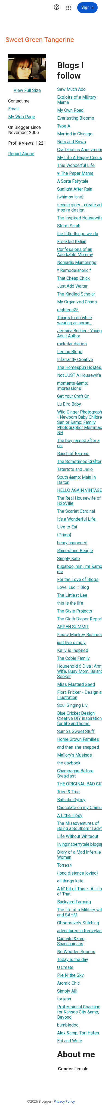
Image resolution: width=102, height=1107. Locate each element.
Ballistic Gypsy (71, 799)
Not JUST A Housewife (79, 375)
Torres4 (64, 865)
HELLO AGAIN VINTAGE (79, 490)
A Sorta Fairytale (72, 181)
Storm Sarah (68, 225)
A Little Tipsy (69, 815)
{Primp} (64, 534)
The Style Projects (74, 611)
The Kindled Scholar (76, 294)
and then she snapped (78, 747)
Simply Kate (68, 558)
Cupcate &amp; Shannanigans (71, 941)
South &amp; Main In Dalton (76, 480)
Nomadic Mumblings (76, 262)
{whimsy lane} (70, 197)
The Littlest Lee (72, 595)
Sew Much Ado (71, 89)
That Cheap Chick (73, 278)
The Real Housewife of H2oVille (79, 501)
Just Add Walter (72, 286)
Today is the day (72, 959)
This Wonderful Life (76, 165)
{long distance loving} (77, 873)
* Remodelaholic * (74, 270)
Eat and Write (69, 1040)
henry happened (72, 542)
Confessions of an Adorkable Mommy (75, 252)
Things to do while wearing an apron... (74, 320)
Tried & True (68, 791)
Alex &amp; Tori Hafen (78, 1033)
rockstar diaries (72, 343)
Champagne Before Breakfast (75, 773)
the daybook (69, 763)
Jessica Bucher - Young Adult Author (79, 333)
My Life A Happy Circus (79, 157)
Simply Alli (67, 991)
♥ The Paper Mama (75, 173)
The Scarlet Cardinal (76, 511)
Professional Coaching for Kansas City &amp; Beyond (78, 1012)
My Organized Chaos (77, 301)
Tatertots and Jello (75, 469)
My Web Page (21, 116)
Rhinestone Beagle (75, 550)
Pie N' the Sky (70, 975)
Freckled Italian (71, 241)
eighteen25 (68, 309)
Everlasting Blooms (75, 118)
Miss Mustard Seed (76, 684)
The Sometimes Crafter (79, 461)
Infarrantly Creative (75, 359)
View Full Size (27, 90)
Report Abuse (21, 153)
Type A (63, 126)
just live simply (71, 642)
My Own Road (70, 110)
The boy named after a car (78, 443)
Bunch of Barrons (73, 453)
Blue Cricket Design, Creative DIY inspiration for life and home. (79, 718)
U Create (65, 967)
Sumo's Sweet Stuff (76, 731)
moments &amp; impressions (72, 386)
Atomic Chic (68, 983)
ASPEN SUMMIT (73, 626)
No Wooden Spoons (76, 951)
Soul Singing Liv (72, 705)
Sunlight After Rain (74, 189)
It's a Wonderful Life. (76, 519)
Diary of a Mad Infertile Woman (79, 855)
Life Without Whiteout (77, 836)
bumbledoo (68, 1025)
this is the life (70, 603)
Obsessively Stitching (78, 922)
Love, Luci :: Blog (73, 587)
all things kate (70, 881)
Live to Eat (67, 527)
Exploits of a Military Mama (76, 100)
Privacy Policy (64, 1101)
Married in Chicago (74, 133)
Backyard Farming (74, 901)
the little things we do (77, 233)
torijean (64, 999)
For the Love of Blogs (77, 579)
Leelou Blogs (69, 351)
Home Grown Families (78, 739)
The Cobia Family (73, 658)
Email (13, 108)
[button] (56, 7)
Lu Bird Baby (69, 404)
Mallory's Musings (74, 755)
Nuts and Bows (71, 141)
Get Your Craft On (73, 396)
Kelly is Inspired (72, 650)
